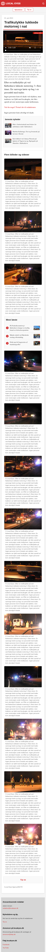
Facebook (6, 944)
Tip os (29, 9)
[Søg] (43, 3)
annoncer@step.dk (9, 934)
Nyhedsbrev (18, 10)
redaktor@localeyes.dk (10, 908)
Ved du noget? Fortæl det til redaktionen (20, 107)
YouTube (6, 948)
